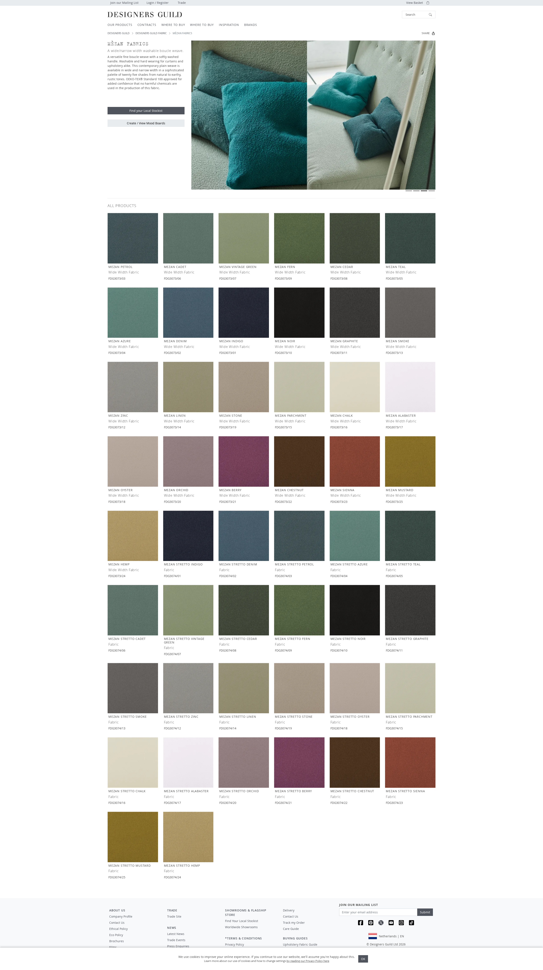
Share (426, 33)
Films (113, 947)
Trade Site (174, 916)
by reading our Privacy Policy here (308, 961)
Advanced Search (392, 15)
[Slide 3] (424, 190)
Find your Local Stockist (145, 111)
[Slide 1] (409, 190)
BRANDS (250, 25)
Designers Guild (119, 33)
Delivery (288, 910)
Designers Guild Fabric (151, 33)
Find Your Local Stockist (241, 921)
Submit (425, 912)
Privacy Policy (234, 944)
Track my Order (294, 923)
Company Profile (120, 916)
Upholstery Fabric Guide (300, 944)
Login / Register (158, 3)
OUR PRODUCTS (120, 25)
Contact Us (117, 923)
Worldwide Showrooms (241, 927)
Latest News (175, 934)
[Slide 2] (416, 190)
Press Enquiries (178, 946)
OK (363, 959)
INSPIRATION (229, 25)
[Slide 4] (431, 190)
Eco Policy (116, 935)
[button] (418, 14)
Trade (182, 3)
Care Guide (291, 929)
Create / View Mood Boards (146, 123)
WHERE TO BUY (173, 25)
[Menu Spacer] (193, 920)
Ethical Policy (118, 929)
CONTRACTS (146, 25)
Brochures (116, 941)
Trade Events (176, 940)
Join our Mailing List (124, 3)
